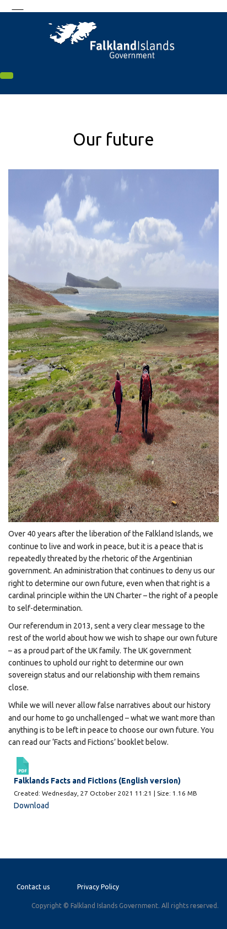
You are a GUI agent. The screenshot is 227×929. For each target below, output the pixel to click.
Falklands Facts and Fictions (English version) (97, 780)
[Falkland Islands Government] (113, 39)
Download (31, 805)
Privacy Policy (98, 886)
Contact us (33, 886)
